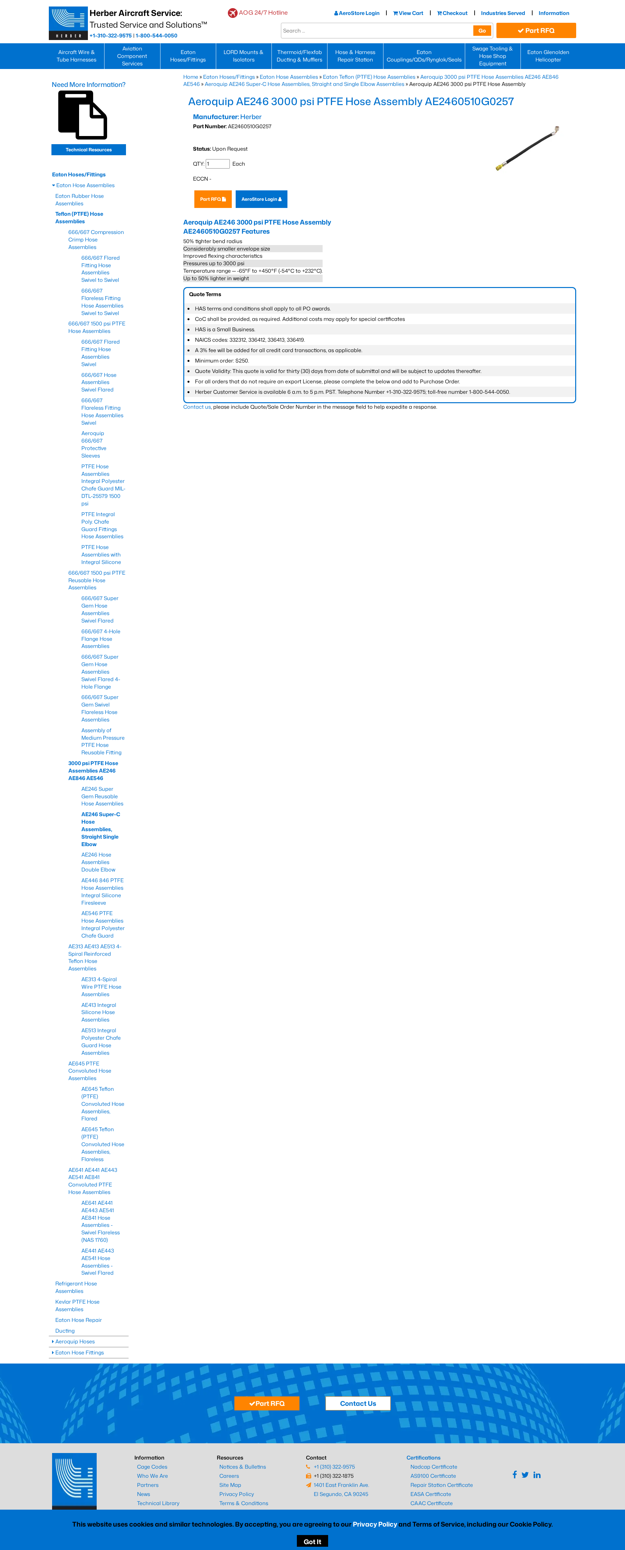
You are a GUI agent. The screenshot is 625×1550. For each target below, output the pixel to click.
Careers (229, 1475)
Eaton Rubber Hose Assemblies (79, 199)
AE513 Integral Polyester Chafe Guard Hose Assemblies (101, 1041)
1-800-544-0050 (156, 35)
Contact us (197, 406)
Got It (312, 1541)
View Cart (410, 13)
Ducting (65, 1330)
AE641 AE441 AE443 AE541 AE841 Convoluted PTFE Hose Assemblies (92, 1181)
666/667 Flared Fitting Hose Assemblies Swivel (100, 353)
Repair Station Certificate (441, 1484)
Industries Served (503, 13)
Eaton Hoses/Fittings (188, 55)
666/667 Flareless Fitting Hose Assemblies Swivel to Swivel (102, 302)
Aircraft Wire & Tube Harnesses (76, 55)
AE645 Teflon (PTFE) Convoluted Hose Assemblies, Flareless (102, 1144)
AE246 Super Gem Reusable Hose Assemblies (102, 796)
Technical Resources (89, 149)
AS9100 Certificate (433, 1475)
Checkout (454, 13)
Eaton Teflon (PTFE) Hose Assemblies (369, 76)
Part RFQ (539, 30)
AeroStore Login (359, 13)
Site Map (230, 1484)
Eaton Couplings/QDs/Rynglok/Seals (424, 55)
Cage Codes (152, 1466)
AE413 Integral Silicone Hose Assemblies (98, 1012)
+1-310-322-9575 (111, 35)
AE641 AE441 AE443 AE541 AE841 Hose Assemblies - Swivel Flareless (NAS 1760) (100, 1221)
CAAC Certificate (431, 1503)
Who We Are (152, 1475)
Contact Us (358, 1403)
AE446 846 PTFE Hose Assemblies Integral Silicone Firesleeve (102, 891)
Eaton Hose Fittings (79, 1352)
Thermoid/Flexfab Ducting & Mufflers (299, 55)
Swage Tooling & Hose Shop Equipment (492, 56)
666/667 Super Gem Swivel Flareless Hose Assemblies (99, 708)
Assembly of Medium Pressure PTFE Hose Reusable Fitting (103, 741)
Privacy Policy (375, 1524)
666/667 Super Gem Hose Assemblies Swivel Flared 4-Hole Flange (100, 671)
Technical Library (158, 1503)
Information (554, 13)
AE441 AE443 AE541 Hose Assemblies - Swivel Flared (97, 1262)
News (143, 1494)
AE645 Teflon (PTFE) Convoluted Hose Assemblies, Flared (102, 1103)
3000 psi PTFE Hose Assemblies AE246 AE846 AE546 (93, 771)
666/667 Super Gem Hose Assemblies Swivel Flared (99, 609)
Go (482, 30)
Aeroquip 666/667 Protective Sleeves (93, 444)
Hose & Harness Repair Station (355, 55)
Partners (148, 1484)
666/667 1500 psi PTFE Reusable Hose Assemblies (96, 580)
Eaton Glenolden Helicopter (548, 55)
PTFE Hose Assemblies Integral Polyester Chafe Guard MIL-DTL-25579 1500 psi (103, 485)
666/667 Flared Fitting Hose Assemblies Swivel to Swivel (100, 269)
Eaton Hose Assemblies (289, 76)
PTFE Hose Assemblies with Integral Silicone (101, 554)
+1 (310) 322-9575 (334, 1466)
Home (190, 76)
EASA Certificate (430, 1494)
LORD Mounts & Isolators (244, 55)
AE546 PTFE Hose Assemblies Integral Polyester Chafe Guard (103, 924)
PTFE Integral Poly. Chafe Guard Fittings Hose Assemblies (102, 525)
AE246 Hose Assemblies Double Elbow (98, 862)
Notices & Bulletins (242, 1466)
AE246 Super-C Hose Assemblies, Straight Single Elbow (100, 829)
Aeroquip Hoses (74, 1341)
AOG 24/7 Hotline (263, 12)
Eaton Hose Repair (78, 1320)
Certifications (423, 1457)
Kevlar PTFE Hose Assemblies (77, 1305)
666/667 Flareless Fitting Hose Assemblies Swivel (102, 411)
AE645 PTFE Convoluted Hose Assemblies (89, 1071)
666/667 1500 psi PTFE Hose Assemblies (96, 327)
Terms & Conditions (243, 1503)
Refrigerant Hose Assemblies (76, 1287)
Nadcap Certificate (433, 1466)
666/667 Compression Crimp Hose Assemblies (96, 239)
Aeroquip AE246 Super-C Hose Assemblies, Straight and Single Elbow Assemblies (304, 84)
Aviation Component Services (132, 56)
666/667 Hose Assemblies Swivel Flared (99, 382)
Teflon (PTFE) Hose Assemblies (79, 217)
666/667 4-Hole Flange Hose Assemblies (100, 639)
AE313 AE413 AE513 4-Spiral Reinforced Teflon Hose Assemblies (94, 957)
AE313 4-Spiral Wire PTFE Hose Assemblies (101, 987)
